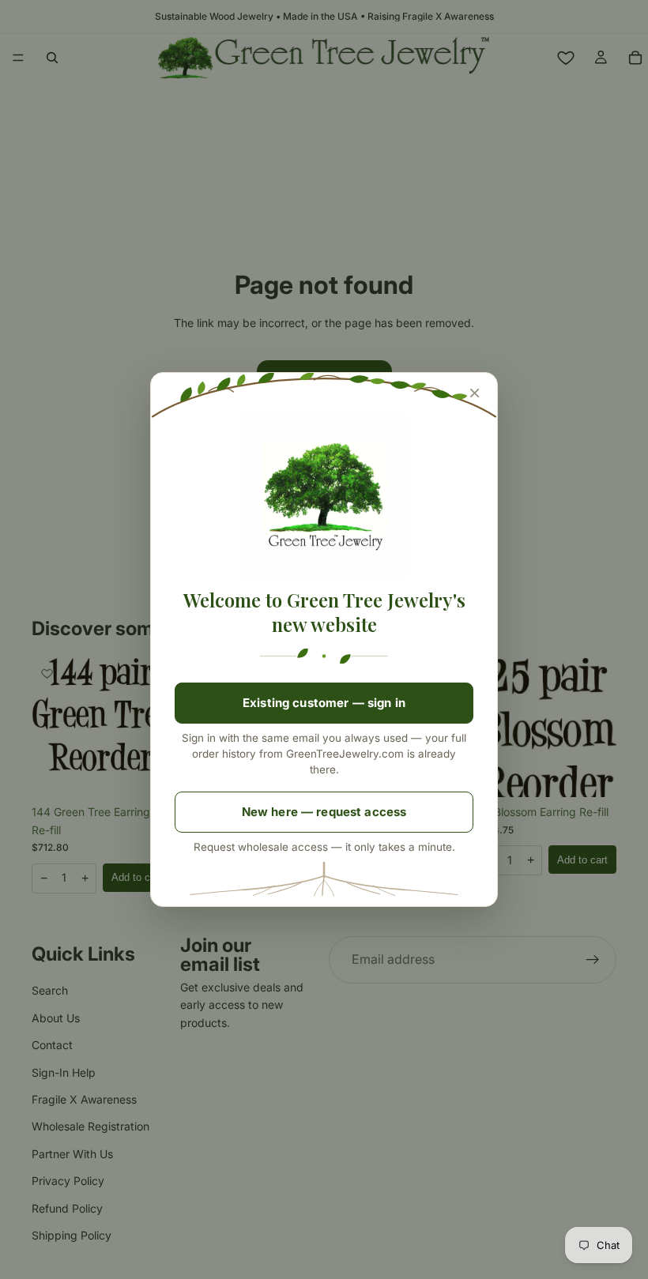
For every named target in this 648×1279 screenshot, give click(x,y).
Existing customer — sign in (324, 702)
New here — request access (324, 811)
